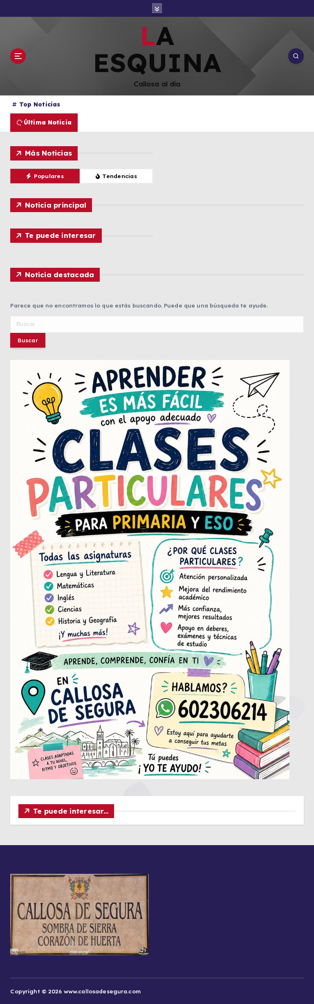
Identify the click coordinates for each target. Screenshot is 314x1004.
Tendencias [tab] (119, 175)
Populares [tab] (49, 175)
